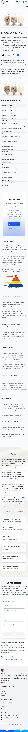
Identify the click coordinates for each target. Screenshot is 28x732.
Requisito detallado (9, 625)
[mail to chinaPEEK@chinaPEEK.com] (21, 731)
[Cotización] (22, 2)
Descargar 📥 (19, 511)
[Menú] (25, 1)
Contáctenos (12, 228)
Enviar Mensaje (15, 224)
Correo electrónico (12, 610)
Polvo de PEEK (26, 5)
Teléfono (9, 615)
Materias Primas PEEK (19, 5)
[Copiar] (24, 659)
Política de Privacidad (17, 724)
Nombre (9, 605)
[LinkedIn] (4, 682)
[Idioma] (19, 1)
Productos (6, 5)
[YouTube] (2, 682)
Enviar (14, 634)
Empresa (9, 620)
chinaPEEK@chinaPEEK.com (14, 659)
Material (12, 5)
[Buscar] (17, 2)
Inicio (2, 5)
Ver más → (8, 511)
